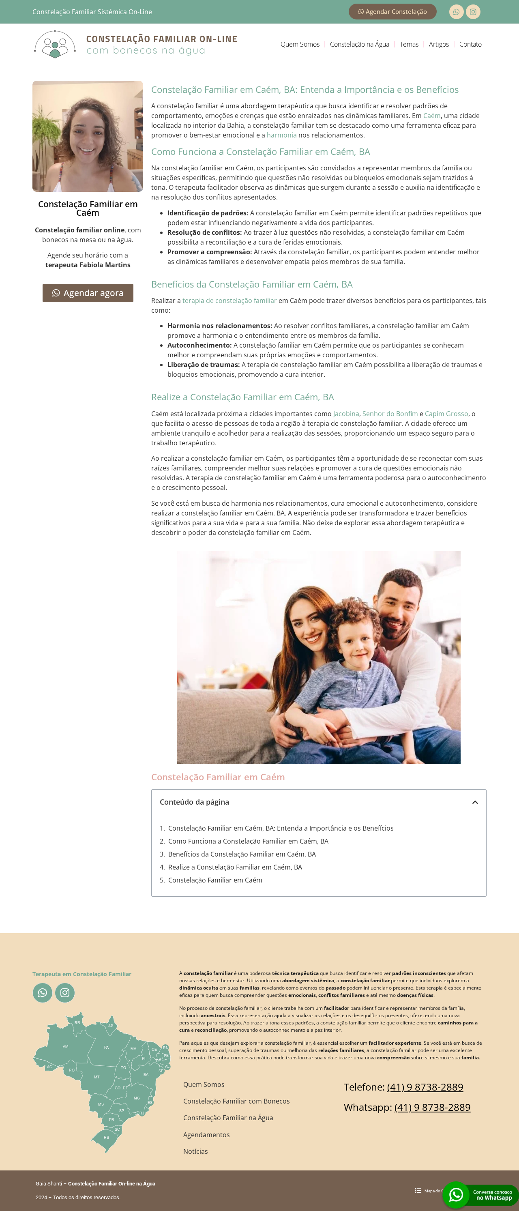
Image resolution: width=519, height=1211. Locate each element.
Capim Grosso (446, 413)
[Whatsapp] (456, 11)
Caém (432, 115)
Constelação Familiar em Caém (215, 880)
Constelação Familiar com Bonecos (236, 1101)
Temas (409, 44)
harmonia (282, 135)
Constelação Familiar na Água (228, 1117)
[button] (475, 802)
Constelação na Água (359, 44)
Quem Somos (300, 44)
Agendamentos (206, 1134)
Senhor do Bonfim (390, 413)
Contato (470, 44)
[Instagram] (473, 11)
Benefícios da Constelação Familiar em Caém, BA (242, 854)
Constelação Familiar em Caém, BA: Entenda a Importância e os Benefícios (281, 828)
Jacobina (346, 413)
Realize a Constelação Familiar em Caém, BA (235, 867)
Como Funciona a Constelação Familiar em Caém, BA (248, 841)
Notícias (195, 1151)
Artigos (439, 44)
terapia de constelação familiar (229, 300)
